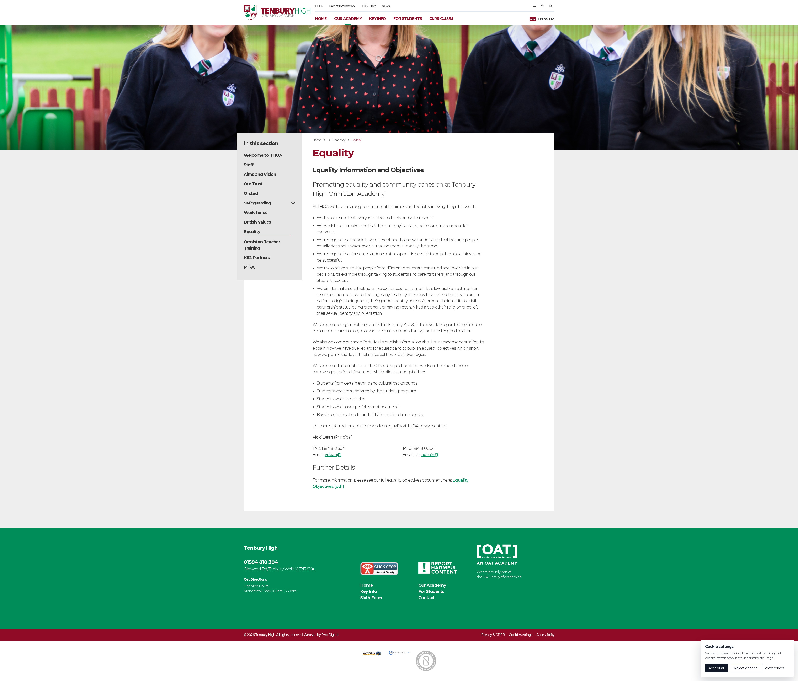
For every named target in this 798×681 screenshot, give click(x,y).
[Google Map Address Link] (542, 6)
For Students (407, 18)
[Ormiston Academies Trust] (497, 554)
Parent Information (342, 6)
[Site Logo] (279, 12)
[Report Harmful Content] (437, 568)
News (386, 6)
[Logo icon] (371, 653)
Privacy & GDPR (493, 635)
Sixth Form (371, 597)
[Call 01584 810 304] (534, 6)
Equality (356, 140)
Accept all (717, 668)
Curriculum (441, 18)
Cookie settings (520, 635)
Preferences (774, 668)
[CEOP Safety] (379, 568)
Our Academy (348, 18)
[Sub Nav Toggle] (293, 203)
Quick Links (368, 6)
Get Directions (255, 579)
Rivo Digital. (330, 635)
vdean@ (333, 454)
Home (321, 18)
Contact (426, 597)
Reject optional (746, 668)
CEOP (319, 6)
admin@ (429, 454)
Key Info (377, 18)
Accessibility (545, 635)
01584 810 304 (261, 562)
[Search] (550, 6)
